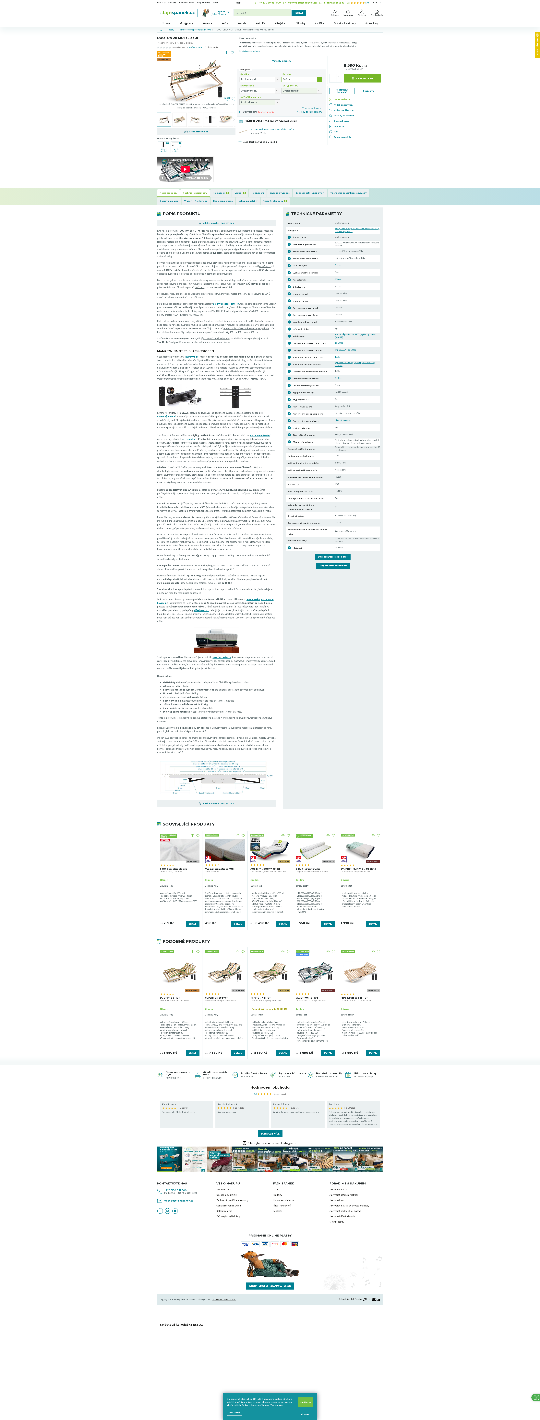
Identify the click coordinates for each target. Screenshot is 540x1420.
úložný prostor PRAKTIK (226, 304)
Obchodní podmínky (226, 1195)
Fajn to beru (364, 78)
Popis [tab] (168, 193)
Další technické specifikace (333, 557)
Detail (193, 924)
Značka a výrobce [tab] (280, 193)
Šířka (246, 74)
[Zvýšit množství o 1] (339, 76)
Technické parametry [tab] (195, 193)
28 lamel (338, 279)
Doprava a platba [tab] (169, 201)
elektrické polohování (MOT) (347, 334)
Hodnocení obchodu (270, 1087)
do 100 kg (339, 342)
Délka (288, 74)
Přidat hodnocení (282, 1205)
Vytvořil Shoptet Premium (350, 1299)
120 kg (338, 357)
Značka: (196, 47)
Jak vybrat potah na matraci (343, 1195)
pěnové (338, 420)
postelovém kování (259, 435)
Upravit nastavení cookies (224, 1299)
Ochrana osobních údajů (228, 1205)
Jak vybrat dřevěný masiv (342, 1216)
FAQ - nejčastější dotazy (228, 1216)
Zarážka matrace (252, 97)
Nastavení (234, 1412)
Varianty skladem (281, 61)
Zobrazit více (270, 1133)
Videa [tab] (240, 193)
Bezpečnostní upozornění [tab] (310, 193)
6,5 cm (338, 265)
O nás (215, 2)
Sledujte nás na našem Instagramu (272, 1143)
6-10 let (338, 378)
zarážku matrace (222, 657)
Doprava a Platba (186, 2)
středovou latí (201, 610)
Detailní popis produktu (249, 51)
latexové (347, 420)
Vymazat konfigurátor (312, 108)
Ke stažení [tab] (220, 193)
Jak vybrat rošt (337, 1200)
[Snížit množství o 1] (339, 80)
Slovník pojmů (336, 1222)
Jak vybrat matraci (338, 1189)
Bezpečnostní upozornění (333, 565)
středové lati (190, 439)
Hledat (298, 13)
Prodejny (172, 2)
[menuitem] (166, 23)
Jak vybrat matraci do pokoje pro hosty (349, 1205)
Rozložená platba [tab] (223, 201)
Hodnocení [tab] (258, 193)
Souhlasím (305, 1402)
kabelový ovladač (166, 416)
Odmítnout (305, 1414)
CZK (375, 2)
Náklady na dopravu (344, 115)
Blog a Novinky (203, 2)
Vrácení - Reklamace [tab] (195, 201)
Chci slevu (368, 91)
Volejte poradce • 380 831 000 (218, 223)
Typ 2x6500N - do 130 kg (345, 350)
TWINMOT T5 (192, 357)
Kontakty (161, 2)
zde (281, 1405)
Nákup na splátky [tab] (248, 201)
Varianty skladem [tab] (274, 201)
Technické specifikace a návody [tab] (348, 193)
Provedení (249, 85)
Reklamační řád (224, 1211)
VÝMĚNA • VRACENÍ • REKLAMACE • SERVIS (270, 1286)
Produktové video (198, 131)
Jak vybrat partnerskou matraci (345, 1211)
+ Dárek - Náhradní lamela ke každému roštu (272, 131)
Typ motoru (291, 85)
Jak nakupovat (224, 1189)
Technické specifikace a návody (232, 1200)
